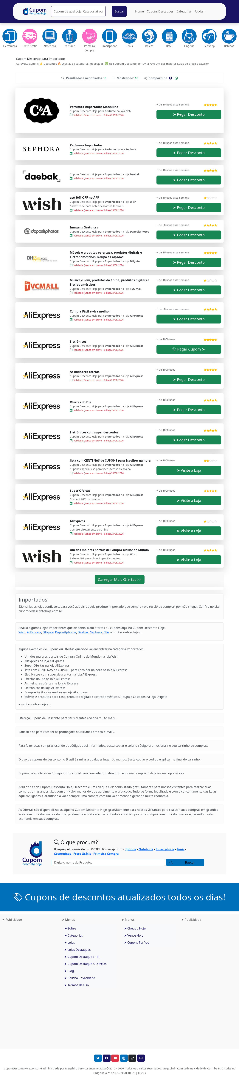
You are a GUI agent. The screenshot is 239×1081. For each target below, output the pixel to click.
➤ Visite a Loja (189, 470)
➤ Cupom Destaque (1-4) (81, 957)
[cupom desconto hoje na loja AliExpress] (41, 345)
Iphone (130, 849)
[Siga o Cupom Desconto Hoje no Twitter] (98, 1058)
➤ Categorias (73, 935)
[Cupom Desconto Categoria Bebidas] (229, 36)
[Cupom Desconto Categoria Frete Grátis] (30, 36)
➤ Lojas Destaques (77, 950)
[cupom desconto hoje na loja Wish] (41, 203)
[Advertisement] (30, 984)
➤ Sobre (70, 928)
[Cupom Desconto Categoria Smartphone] (109, 36)
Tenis (180, 849)
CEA (106, 632)
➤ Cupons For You (137, 942)
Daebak (83, 632)
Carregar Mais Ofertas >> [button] (119, 579)
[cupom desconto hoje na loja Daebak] (41, 176)
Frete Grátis (82, 854)
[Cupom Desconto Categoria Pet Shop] (209, 36)
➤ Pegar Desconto (189, 114)
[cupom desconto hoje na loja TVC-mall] (41, 286)
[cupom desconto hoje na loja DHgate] (41, 258)
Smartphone (165, 849)
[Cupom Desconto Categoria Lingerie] (189, 36)
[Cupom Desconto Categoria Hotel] (169, 36)
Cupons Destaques (160, 11)
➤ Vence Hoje (133, 935)
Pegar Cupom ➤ (190, 349)
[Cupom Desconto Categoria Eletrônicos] (10, 36)
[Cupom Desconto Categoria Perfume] (69, 36)
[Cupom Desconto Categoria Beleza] (149, 36)
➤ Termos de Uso (76, 985)
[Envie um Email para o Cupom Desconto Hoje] (141, 1058)
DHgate (48, 632)
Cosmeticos (62, 854)
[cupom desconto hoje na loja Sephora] (41, 149)
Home (139, 11)
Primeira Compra (106, 854)
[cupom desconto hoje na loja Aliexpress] (41, 315)
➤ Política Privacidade (79, 978)
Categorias (184, 11)
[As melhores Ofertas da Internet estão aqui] (34, 11)
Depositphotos (65, 632)
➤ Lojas (69, 942)
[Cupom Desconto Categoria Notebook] (50, 36)
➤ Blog (69, 971)
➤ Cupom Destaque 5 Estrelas (85, 964)
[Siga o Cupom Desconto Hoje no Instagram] (124, 1058)
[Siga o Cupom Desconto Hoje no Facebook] (107, 1058)
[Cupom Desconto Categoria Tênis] (129, 36)
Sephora (96, 632)
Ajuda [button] (199, 11)
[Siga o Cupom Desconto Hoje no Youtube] (115, 1058)
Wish (21, 632)
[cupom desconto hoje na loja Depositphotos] (41, 231)
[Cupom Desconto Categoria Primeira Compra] (89, 36)
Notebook (146, 849)
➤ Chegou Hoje (135, 928)
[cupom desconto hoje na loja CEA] (41, 110)
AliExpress (34, 632)
